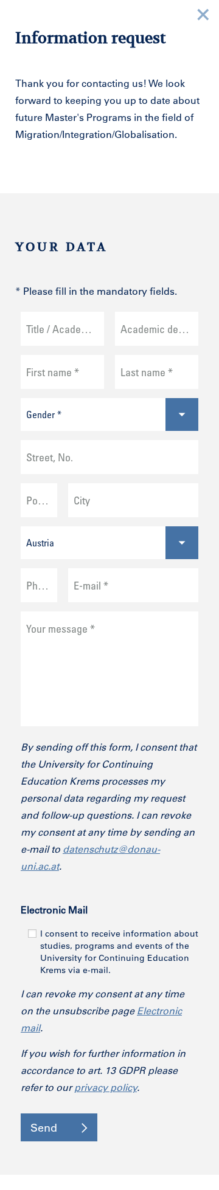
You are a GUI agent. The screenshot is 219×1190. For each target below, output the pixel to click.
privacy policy (105, 1087)
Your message (60, 628)
